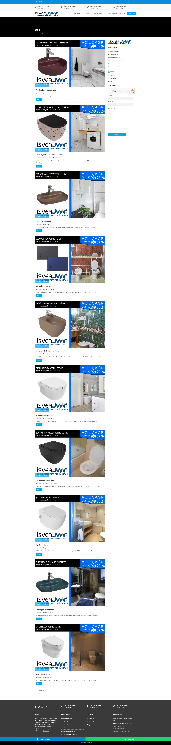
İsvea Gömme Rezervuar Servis (116, 61)
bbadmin (39, 93)
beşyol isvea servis (49, 289)
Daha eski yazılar (42, 690)
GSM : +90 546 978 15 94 (119, 728)
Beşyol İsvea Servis (43, 286)
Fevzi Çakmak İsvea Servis (46, 90)
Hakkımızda (111, 75)
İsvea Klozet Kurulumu (114, 57)
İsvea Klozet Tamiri (113, 51)
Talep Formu (132, 13)
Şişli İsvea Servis (42, 545)
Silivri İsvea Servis (43, 674)
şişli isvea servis (48, 548)
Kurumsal (86, 14)
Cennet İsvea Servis (43, 221)
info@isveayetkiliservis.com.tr (121, 731)
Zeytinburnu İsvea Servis (45, 480)
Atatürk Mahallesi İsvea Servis (47, 351)
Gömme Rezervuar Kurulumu (116, 67)
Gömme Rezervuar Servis (115, 64)
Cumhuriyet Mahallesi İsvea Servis (49, 155)
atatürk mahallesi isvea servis (51, 354)
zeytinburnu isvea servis (50, 483)
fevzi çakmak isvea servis (50, 93)
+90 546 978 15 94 (40, 2)
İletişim (122, 14)
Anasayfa (77, 14)
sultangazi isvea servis (50, 612)
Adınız (110, 95)
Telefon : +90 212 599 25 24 (120, 726)
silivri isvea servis (48, 677)
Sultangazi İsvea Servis (45, 609)
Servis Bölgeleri (112, 14)
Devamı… (46, 731)
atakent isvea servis (49, 418)
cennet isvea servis (49, 224)
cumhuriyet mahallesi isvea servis (53, 158)
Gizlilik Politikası (113, 78)
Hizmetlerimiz (97, 14)
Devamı (39, 99)
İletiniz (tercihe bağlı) (114, 108)
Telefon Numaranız (113, 102)
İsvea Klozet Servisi (113, 54)
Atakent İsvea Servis (44, 415)
